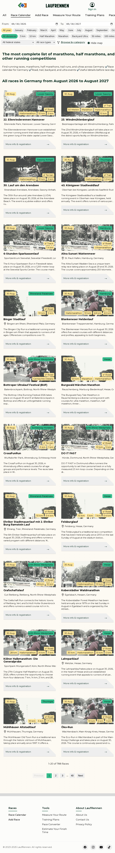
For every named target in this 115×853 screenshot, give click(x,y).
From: (5, 24)
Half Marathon (47, 36)
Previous (38, 775)
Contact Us (82, 819)
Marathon (63, 36)
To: (62, 24)
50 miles (96, 36)
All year (7, 30)
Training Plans (50, 819)
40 (72, 775)
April (53, 30)
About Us (81, 814)
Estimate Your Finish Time (54, 831)
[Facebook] (85, 847)
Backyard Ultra (80, 36)
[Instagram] (93, 847)
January (19, 30)
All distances (9, 36)
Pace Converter (51, 824)
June (70, 30)
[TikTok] (109, 847)
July (79, 30)
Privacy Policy (84, 824)
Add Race (14, 819)
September (102, 30)
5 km (22, 36)
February (31, 30)
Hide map (97, 43)
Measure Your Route (54, 814)
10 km (32, 36)
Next (80, 775)
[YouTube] (101, 847)
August (88, 30)
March (43, 30)
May (62, 30)
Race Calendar (17, 814)
